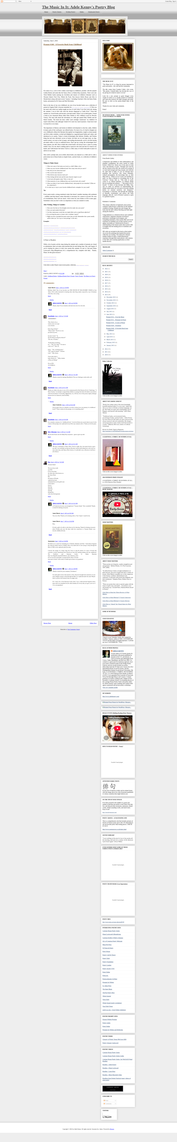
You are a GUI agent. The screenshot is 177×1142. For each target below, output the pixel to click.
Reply (49, 296)
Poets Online (106, 972)
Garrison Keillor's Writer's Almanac (113, 938)
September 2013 (111, 306)
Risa (49, 462)
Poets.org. (105, 975)
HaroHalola (51, 316)
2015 (106, 289)
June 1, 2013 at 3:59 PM (62, 287)
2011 (106, 352)
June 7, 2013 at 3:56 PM (61, 541)
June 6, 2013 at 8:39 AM (67, 513)
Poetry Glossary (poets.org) (110, 1043)
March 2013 (110, 339)
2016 (106, 286)
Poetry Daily (106, 958)
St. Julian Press (107, 986)
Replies (52, 300)
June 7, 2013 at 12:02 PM (67, 521)
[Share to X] (79, 274)
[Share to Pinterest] (83, 274)
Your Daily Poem (108, 1006)
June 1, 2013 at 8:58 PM (71, 303)
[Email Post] (72, 273)
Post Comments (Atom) (73, 629)
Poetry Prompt (79, 276)
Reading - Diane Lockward (110, 1068)
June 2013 (109, 314)
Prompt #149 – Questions (113, 325)
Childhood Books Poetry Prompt (65, 276)
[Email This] (76, 274)
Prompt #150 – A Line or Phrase (115, 322)
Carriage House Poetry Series (111, 931)
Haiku (82, 12)
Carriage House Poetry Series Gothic (113, 1056)
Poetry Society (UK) (108, 968)
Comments (108, 1103)
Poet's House (106, 951)
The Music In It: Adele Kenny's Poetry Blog (78, 7)
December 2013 (111, 297)
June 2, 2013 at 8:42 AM (68, 405)
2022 (106, 268)
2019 (106, 277)
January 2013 (110, 345)
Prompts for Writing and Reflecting (113, 1030)
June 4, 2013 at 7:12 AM (63, 432)
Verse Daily (106, 999)
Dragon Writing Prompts (110, 1019)
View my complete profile (110, 687)
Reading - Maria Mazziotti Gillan (112, 1075)
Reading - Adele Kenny (109, 1064)
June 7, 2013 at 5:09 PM (71, 569)
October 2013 (110, 303)
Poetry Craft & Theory (109, 955)
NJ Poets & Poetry (108, 948)
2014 (106, 292)
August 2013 (110, 308)
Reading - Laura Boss (109, 1071)
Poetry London (107, 965)
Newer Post (47, 623)
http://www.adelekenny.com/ (111, 696)
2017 (106, 283)
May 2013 (109, 334)
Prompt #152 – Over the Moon (115, 317)
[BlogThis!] (78, 274)
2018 (106, 280)
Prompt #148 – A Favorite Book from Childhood (63, 44)
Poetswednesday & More (110, 979)
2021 (106, 271)
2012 (106, 349)
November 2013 (111, 300)
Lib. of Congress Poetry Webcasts (112, 941)
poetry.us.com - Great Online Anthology (114, 1010)
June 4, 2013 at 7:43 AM (57, 462)
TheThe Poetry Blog (108, 993)
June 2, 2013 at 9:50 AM (61, 419)
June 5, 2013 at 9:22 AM (71, 503)
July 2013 (109, 311)
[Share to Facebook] (81, 274)
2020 (106, 274)
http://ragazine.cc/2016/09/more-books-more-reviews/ (118, 431)
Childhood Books (52, 276)
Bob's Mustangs (52, 432)
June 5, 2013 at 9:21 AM (71, 444)
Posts (106, 1100)
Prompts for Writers (108, 982)
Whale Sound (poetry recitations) (112, 1003)
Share (45, 271)
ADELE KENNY (57, 303)
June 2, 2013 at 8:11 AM (61, 387)
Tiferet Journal (107, 996)
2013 (106, 294)
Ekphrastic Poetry (94, 12)
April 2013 (109, 337)
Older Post (93, 623)
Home (46, 12)
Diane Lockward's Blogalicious (112, 934)
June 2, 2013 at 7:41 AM (71, 374)
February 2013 (110, 342)
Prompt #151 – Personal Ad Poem (116, 320)
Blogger (112, 1129)
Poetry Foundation (108, 962)
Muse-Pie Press (107, 944)
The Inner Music (107, 989)
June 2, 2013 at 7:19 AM (61, 316)
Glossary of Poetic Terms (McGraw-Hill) (114, 1039)
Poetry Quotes (57, 12)
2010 (106, 355)
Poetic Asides (106, 1023)
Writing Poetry (70, 12)
